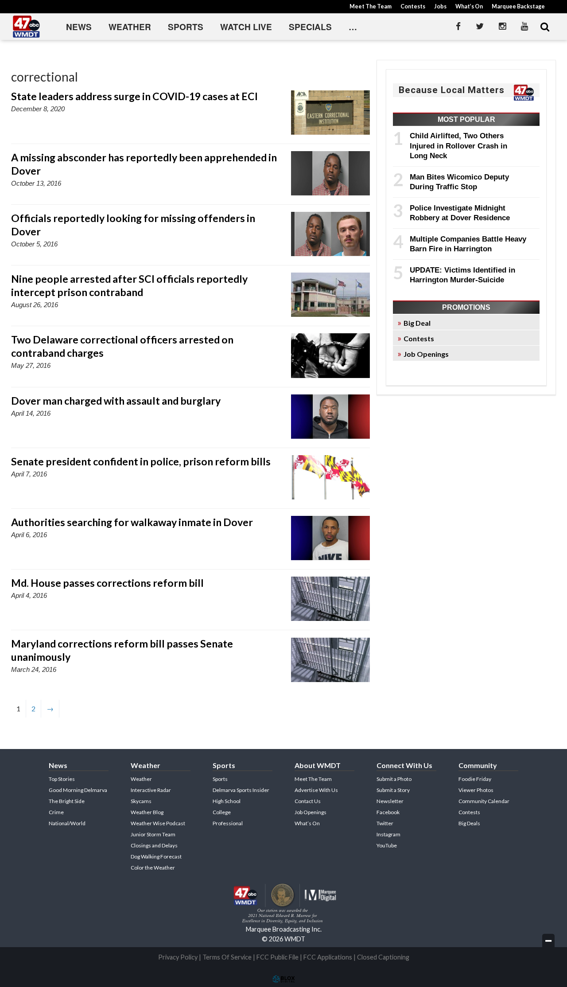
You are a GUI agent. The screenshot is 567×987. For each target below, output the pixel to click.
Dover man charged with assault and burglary (116, 400)
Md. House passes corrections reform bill (107, 583)
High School (227, 801)
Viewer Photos (475, 790)
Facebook (388, 812)
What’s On (469, 6)
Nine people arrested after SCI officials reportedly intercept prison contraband (129, 285)
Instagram (388, 834)
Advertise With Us (316, 790)
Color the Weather (153, 867)
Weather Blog (147, 812)
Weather (130, 27)
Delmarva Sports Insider (241, 790)
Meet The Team (371, 6)
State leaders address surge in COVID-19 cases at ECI (134, 96)
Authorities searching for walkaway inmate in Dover (132, 522)
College (222, 812)
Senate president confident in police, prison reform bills (141, 461)
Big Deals (469, 823)
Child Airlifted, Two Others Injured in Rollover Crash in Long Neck (458, 145)
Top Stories (62, 779)
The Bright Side (67, 801)
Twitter (385, 823)
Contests (412, 6)
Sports (185, 27)
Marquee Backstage (518, 6)
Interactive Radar (151, 790)
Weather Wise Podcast (158, 823)
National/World (67, 823)
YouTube (387, 845)
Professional (228, 823)
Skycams (141, 801)
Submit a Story (393, 790)
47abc (26, 27)
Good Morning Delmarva (78, 790)
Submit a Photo (394, 779)
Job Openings (426, 354)
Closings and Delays (154, 845)
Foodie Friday (474, 779)
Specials (310, 27)
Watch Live (246, 27)
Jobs (440, 6)
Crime (56, 812)
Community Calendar (483, 801)
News (79, 27)
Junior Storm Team (153, 834)
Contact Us (308, 801)
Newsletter (390, 801)
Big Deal (417, 323)
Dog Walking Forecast (156, 856)
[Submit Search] (545, 27)
